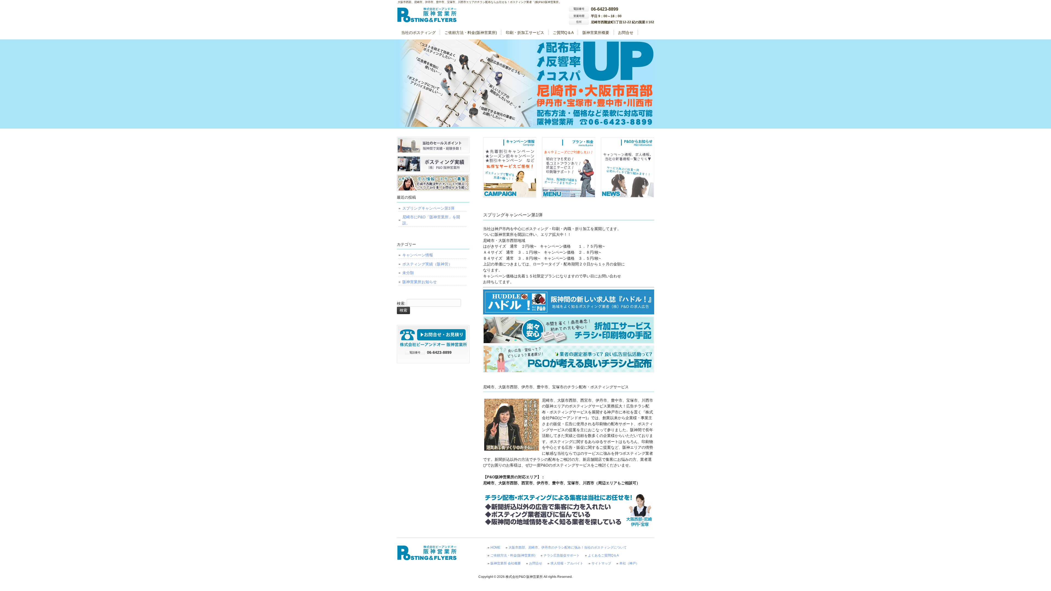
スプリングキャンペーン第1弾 (428, 208)
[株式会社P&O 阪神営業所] (427, 20)
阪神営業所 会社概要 (505, 563)
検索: (401, 303)
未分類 (408, 273)
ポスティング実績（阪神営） (427, 264)
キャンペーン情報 (417, 255)
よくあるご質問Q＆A (603, 555)
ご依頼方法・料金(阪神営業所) (512, 555)
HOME (495, 547)
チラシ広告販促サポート (562, 555)
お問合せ (535, 563)
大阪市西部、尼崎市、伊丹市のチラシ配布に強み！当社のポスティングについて (568, 547)
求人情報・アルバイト (566, 563)
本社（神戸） (629, 563)
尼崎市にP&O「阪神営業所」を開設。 (431, 220)
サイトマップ (601, 563)
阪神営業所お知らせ (419, 282)
